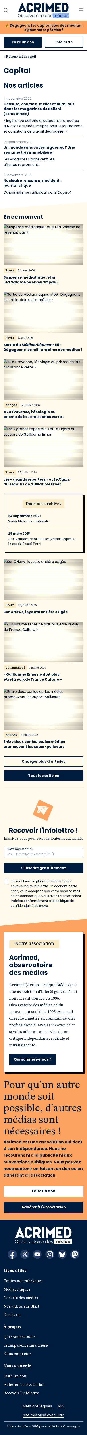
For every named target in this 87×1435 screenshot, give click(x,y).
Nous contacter (17, 1354)
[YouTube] (37, 1254)
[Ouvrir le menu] (81, 10)
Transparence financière (26, 1346)
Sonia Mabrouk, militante (28, 521)
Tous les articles (43, 775)
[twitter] (24, 1254)
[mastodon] (74, 1254)
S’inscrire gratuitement (43, 868)
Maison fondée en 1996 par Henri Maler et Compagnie (43, 1426)
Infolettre (64, 42)
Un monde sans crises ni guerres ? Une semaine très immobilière (39, 150)
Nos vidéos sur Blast (21, 1306)
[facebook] (12, 1254)
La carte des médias (21, 1298)
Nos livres (12, 1315)
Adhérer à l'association (43, 1207)
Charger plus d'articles (43, 761)
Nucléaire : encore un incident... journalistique (33, 183)
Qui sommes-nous (20, 1337)
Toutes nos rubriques (23, 1281)
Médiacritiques (17, 1289)
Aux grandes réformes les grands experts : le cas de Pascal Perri (42, 541)
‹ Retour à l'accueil (20, 57)
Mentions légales (37, 1406)
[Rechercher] (6, 10)
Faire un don (23, 42)
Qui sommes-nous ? (32, 1059)
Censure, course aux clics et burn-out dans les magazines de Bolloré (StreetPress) (39, 109)
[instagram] (49, 1254)
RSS (61, 1406)
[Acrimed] (43, 10)
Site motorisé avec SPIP (43, 1415)
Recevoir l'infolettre (21, 1393)
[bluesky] (62, 1254)
